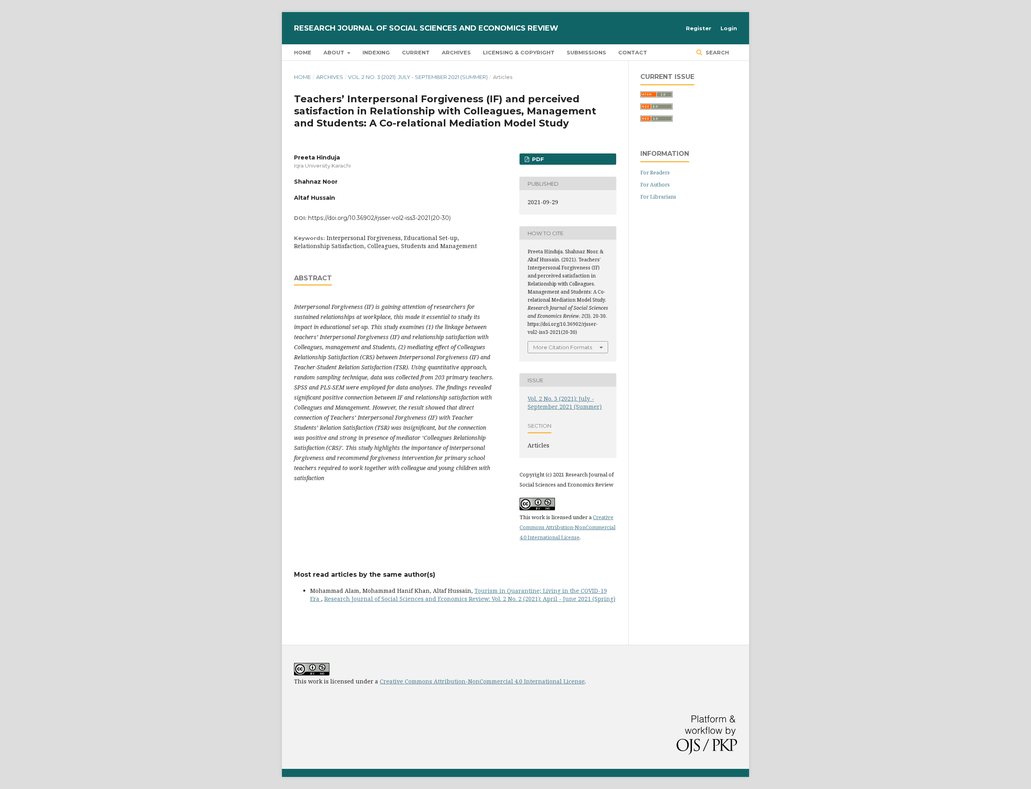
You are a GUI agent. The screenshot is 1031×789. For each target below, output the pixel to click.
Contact (632, 52)
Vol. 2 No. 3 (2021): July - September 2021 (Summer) (418, 77)
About (334, 52)
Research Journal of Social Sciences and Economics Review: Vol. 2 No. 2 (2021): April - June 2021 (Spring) (469, 599)
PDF (537, 159)
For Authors (655, 184)
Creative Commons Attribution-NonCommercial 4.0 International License (567, 527)
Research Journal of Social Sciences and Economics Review (426, 28)
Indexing (376, 52)
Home (302, 52)
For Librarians (658, 196)
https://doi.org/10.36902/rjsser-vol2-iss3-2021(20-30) (379, 218)
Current (416, 52)
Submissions (586, 52)
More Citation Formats (562, 347)
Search (716, 52)
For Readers (655, 172)
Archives (456, 52)
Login (728, 28)
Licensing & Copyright (519, 52)
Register (698, 28)
